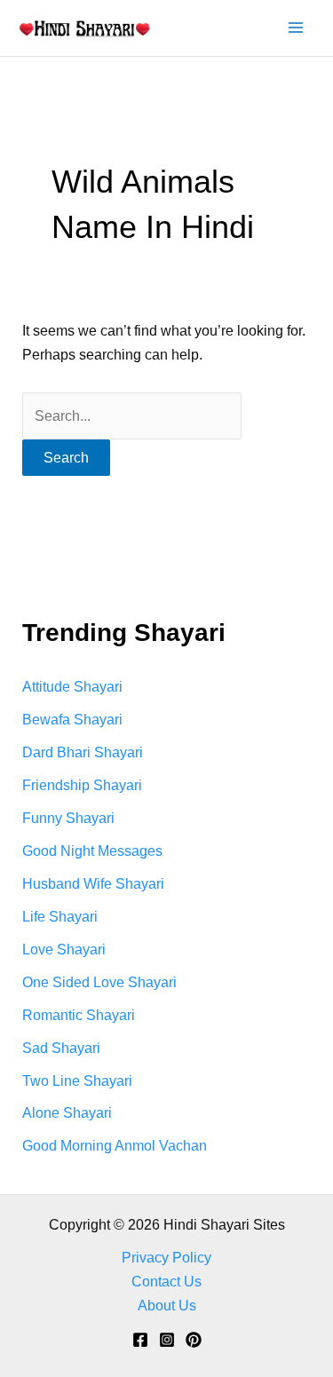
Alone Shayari (67, 1112)
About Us (167, 1305)
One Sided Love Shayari (99, 982)
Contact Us (166, 1281)
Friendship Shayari (82, 785)
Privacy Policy (166, 1257)
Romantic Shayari (78, 1015)
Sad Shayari (61, 1048)
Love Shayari (64, 949)
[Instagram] (167, 1340)
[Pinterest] (194, 1340)
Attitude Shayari (72, 686)
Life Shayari (60, 916)
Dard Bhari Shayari (82, 752)
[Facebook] (140, 1340)
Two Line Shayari (77, 1080)
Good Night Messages (92, 851)
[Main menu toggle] (295, 28)
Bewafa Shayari (72, 719)
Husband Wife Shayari (93, 883)
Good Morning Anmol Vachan (114, 1145)
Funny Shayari (68, 818)
